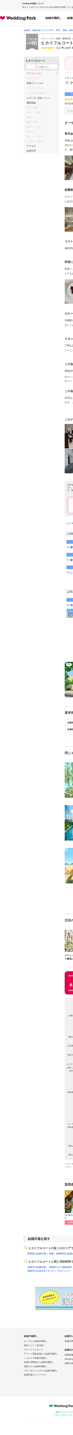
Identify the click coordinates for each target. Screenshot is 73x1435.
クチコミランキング (33, 1349)
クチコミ (34, 73)
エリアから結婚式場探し (35, 1341)
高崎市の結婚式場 (36, 1267)
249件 (67, 48)
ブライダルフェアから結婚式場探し (41, 1370)
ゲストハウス (47, 38)
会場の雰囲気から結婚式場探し (39, 1362)
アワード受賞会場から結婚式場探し (41, 1354)
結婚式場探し (53, 17)
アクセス (31, 146)
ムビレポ (39, 98)
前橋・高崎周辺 (63, 38)
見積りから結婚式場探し (35, 1366)
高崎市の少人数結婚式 (60, 1267)
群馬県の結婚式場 (36, 1253)
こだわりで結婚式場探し (35, 1358)
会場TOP (31, 150)
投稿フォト (35, 83)
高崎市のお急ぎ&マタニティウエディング (49, 1271)
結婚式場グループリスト (35, 1374)
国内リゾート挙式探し (34, 1345)
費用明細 (31, 102)
